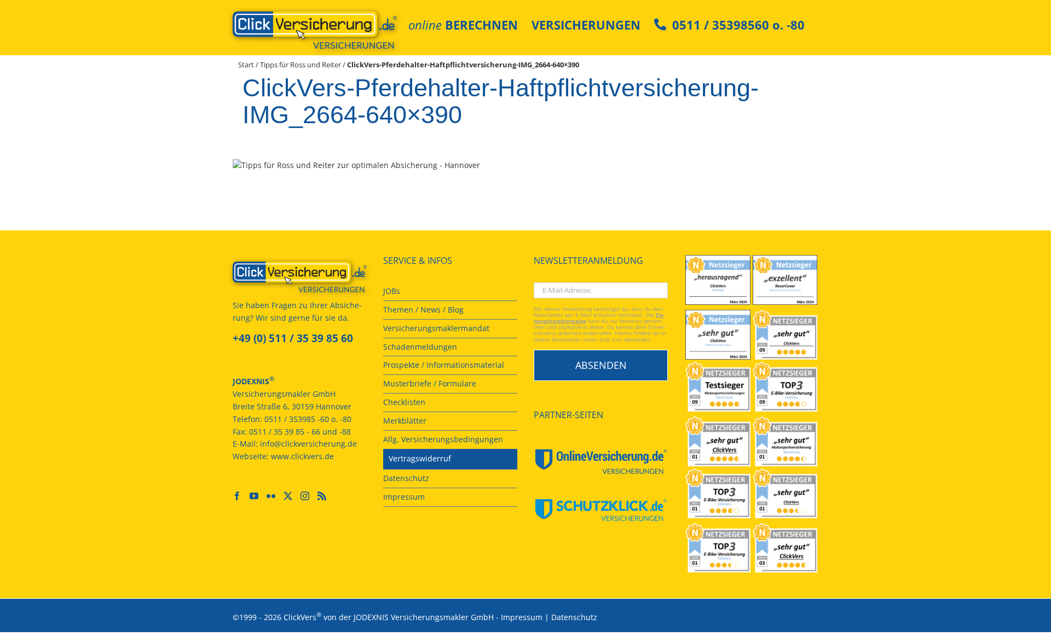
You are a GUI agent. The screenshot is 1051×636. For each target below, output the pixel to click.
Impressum (521, 617)
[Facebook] (237, 496)
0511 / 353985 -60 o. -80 (307, 419)
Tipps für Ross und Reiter (300, 65)
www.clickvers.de (302, 456)
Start (246, 65)
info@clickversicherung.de (308, 443)
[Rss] (321, 496)
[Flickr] (271, 496)
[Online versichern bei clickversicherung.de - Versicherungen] (300, 277)
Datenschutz (574, 617)
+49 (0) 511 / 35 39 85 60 (293, 338)
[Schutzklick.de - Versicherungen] (601, 510)
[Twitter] (288, 496)
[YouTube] (254, 496)
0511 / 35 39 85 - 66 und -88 (300, 431)
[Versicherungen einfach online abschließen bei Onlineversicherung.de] (601, 461)
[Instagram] (305, 496)
